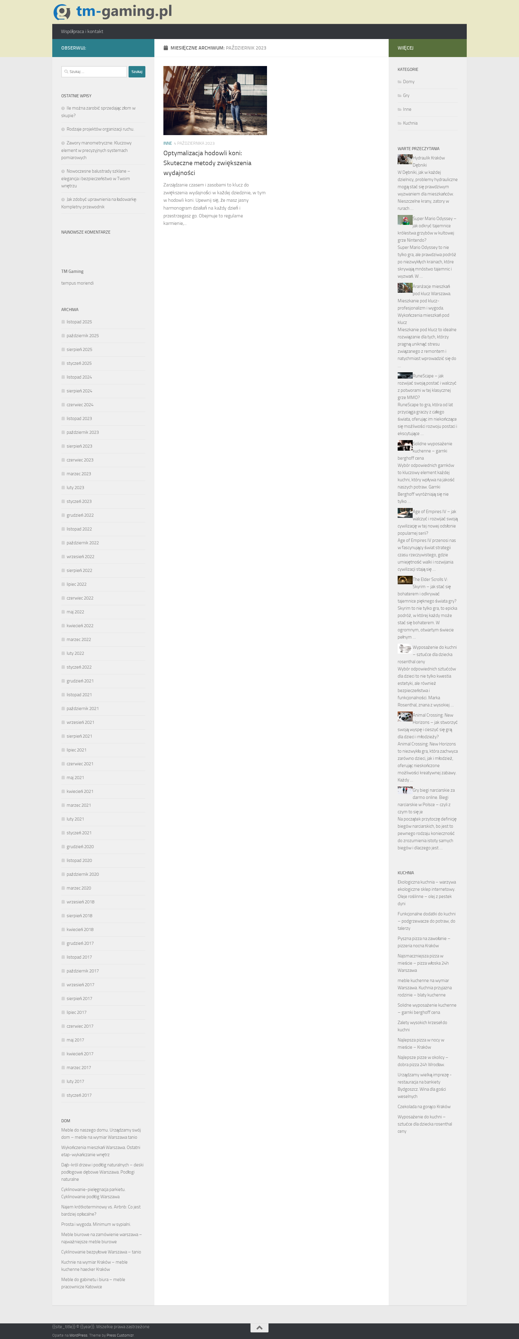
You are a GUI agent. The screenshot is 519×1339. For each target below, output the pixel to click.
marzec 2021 (79, 805)
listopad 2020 (79, 860)
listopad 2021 (79, 694)
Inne (167, 143)
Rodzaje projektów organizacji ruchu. (100, 129)
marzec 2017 (79, 1067)
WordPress (78, 1335)
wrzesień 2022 (80, 556)
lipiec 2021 (76, 750)
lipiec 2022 (76, 584)
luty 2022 (75, 653)
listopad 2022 (79, 529)
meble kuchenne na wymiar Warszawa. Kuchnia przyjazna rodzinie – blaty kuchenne (425, 988)
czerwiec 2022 (80, 598)
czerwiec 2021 (80, 763)
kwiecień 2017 (80, 1053)
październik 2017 (83, 971)
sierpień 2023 (79, 446)
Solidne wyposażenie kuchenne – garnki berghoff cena (425, 451)
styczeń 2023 (79, 501)
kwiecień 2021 (80, 791)
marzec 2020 (79, 888)
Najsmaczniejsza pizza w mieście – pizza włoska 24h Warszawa (423, 963)
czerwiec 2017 (80, 1026)
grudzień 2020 (80, 846)
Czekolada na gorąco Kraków (424, 1106)
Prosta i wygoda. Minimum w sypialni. (96, 1224)
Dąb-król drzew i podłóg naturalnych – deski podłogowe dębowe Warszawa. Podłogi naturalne (102, 1172)
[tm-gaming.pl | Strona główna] (114, 12)
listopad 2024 (79, 377)
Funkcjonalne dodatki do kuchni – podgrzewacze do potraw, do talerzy (427, 921)
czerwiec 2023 (80, 460)
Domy (408, 81)
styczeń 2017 (79, 1095)
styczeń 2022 (79, 667)
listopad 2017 (79, 957)
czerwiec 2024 (80, 404)
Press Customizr (120, 1335)
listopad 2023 (79, 418)
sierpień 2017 (79, 998)
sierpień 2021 (79, 736)
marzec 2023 (79, 473)
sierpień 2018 (79, 915)
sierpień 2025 (79, 349)
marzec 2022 (79, 639)
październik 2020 (83, 874)
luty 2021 (75, 819)
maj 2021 (75, 777)
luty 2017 (75, 1081)
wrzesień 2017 (80, 984)
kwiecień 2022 (80, 625)
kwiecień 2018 (80, 929)
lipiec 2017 (76, 1012)
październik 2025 (83, 335)
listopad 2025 (79, 322)
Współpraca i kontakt (82, 31)
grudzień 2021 (80, 681)
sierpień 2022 (79, 570)
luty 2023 (75, 487)
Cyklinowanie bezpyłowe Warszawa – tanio (101, 1252)
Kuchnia (410, 123)
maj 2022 (75, 612)
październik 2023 (83, 432)
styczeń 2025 (79, 363)
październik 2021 (83, 708)
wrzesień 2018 (80, 902)
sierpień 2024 (79, 391)
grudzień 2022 (80, 515)
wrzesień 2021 (80, 722)
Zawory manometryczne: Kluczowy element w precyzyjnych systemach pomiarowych (96, 150)
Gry (406, 95)
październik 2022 (83, 543)
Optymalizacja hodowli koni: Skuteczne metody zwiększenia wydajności (207, 163)
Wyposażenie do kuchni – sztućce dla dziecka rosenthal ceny (427, 654)
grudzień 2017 (80, 943)
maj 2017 (75, 1040)
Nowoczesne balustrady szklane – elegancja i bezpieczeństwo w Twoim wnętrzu (95, 178)
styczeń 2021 (79, 833)
